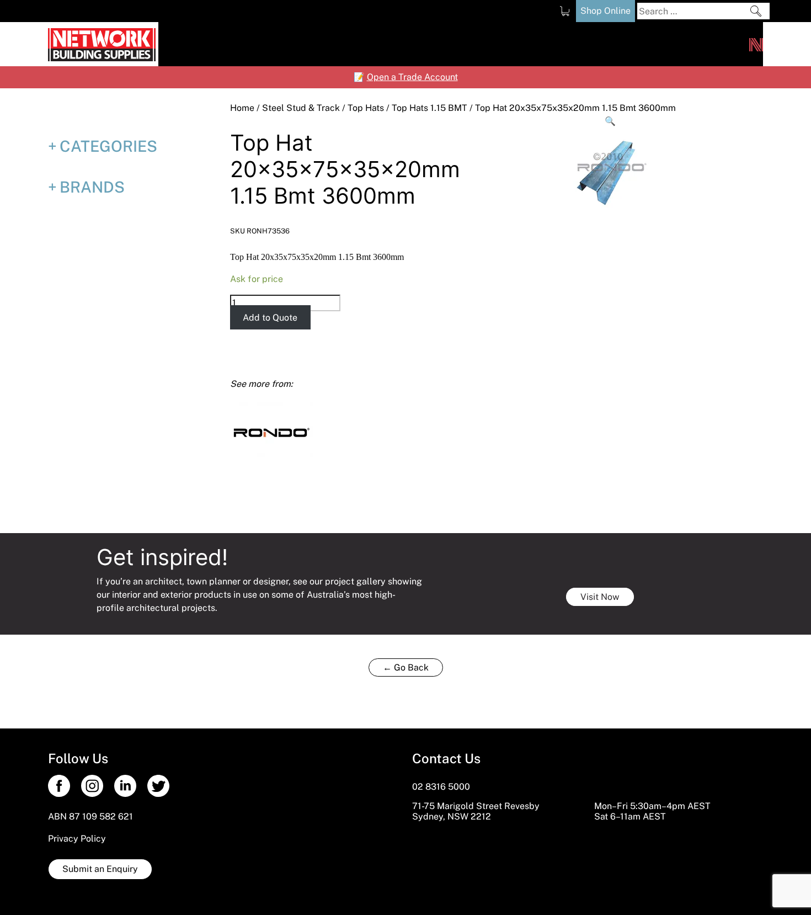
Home (242, 108)
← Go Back (406, 667)
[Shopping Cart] (565, 11)
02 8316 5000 (441, 786)
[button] (611, 121)
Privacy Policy (77, 838)
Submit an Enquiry (100, 869)
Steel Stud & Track (301, 108)
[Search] (756, 11)
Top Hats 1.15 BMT (429, 108)
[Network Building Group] (756, 44)
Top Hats (366, 108)
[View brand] (271, 431)
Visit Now (600, 597)
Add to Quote (270, 317)
